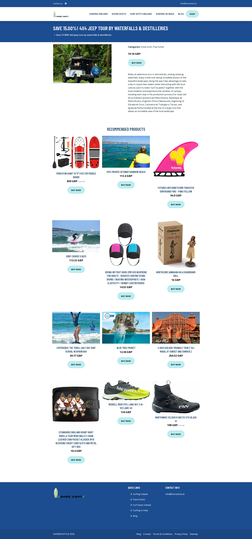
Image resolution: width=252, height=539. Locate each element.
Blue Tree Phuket (126, 347)
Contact (147, 534)
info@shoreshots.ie (188, 3)
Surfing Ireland (98, 13)
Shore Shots (119, 13)
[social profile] (66, 3)
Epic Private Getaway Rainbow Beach (126, 171)
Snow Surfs (146, 46)
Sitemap (194, 534)
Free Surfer (158, 46)
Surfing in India (165, 13)
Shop (192, 14)
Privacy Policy (181, 534)
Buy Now (136, 62)
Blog (181, 13)
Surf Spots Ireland (141, 13)
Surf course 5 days (76, 256)
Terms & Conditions (162, 534)
